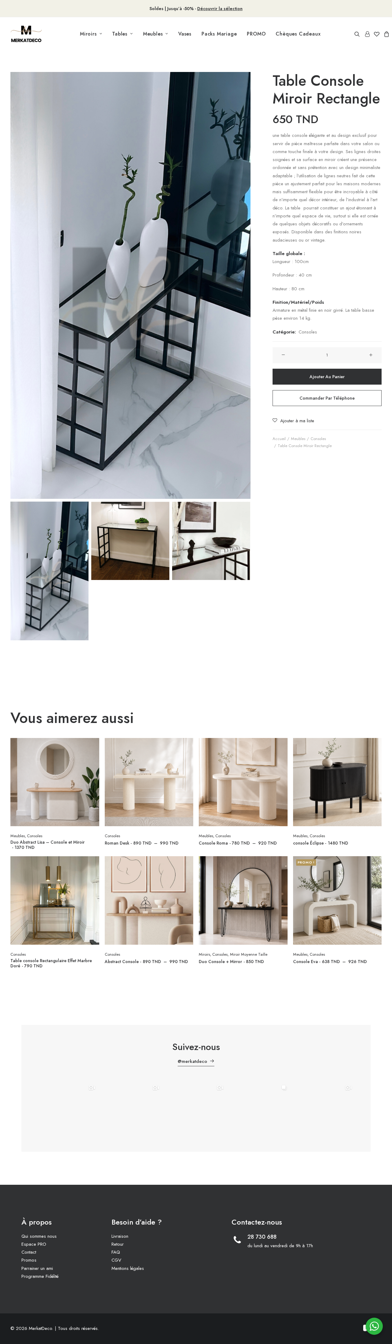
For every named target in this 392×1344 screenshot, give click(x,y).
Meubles (153, 33)
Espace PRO (33, 1244)
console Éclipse (320, 843)
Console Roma (238, 843)
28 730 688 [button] (262, 1237)
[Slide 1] (49, 571)
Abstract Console (146, 961)
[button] (358, 34)
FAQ (115, 1252)
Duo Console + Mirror (231, 961)
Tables (119, 33)
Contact (28, 1252)
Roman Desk (142, 843)
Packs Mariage (219, 33)
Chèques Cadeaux (298, 33)
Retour (117, 1244)
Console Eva (330, 961)
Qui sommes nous (39, 1236)
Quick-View (92, 745)
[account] (367, 34)
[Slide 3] (211, 541)
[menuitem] (91, 34)
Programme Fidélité (39, 1276)
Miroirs (88, 33)
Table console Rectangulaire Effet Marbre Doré (51, 963)
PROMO (256, 33)
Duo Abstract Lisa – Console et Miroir (47, 844)
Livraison (119, 1236)
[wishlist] (377, 34)
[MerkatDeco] (26, 33)
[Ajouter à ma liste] (92, 755)
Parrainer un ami (37, 1268)
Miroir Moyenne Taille (248, 954)
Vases (184, 33)
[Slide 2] (130, 541)
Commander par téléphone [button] (327, 398)
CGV (116, 1260)
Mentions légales (127, 1268)
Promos (28, 1260)
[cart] (386, 34)
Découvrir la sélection (220, 9)
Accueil (279, 439)
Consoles (308, 332)
